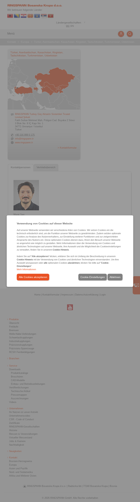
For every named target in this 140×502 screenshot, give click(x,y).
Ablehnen (115, 276)
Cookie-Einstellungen (92, 276)
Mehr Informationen (26, 269)
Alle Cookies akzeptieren (33, 276)
